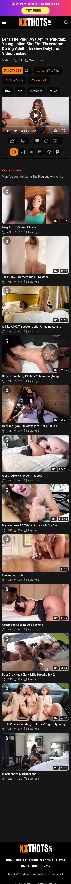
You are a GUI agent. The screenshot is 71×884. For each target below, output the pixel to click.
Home (10, 860)
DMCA (25, 866)
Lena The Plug (50, 70)
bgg (20, 90)
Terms (60, 860)
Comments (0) (40, 152)
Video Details (14, 152)
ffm (7, 90)
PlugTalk (41, 80)
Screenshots (23, 152)
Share (32, 152)
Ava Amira (16, 80)
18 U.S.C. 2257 (40, 866)
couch (53, 90)
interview (36, 90)
